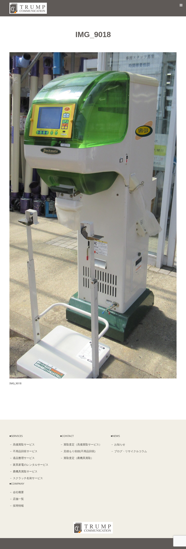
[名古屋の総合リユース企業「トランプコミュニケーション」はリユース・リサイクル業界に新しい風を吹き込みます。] (29, 8)
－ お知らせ (118, 444)
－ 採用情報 (16, 505)
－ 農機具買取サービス (23, 471)
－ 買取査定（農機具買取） (77, 458)
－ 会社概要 (16, 492)
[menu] (181, 5)
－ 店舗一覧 (16, 499)
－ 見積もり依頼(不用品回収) (77, 451)
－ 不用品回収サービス (23, 451)
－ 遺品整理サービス (22, 458)
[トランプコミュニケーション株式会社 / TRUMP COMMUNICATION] (93, 528)
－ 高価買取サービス (22, 444)
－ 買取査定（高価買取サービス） (81, 444)
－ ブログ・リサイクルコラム (129, 451)
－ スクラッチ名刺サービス (26, 478)
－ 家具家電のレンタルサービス (28, 464)
